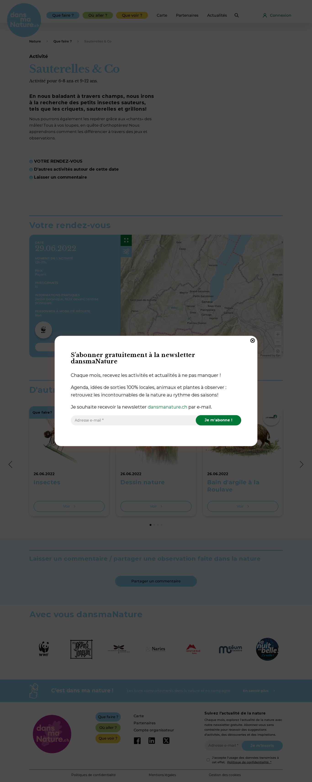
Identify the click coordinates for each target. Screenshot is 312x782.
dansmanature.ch (167, 407)
